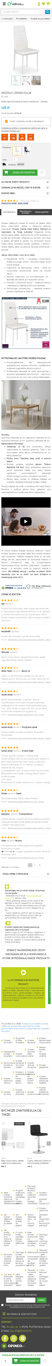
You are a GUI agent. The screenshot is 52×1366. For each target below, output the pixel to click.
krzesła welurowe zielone (22, 1026)
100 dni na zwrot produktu (15, 182)
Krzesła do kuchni (8, 1041)
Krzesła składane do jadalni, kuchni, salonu (31, 1077)
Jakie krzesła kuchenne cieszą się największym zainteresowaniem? (12, 1198)
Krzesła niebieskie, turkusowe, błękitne (44, 1079)
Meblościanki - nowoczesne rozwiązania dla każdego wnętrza (33, 1258)
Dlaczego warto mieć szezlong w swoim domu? (43, 1240)
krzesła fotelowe (33, 1028)
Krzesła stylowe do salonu (31, 1065)
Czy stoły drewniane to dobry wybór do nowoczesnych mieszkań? (10, 1279)
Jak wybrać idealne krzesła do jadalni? (19, 1220)
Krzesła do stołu (7, 1093)
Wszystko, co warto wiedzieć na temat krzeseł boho (8, 1259)
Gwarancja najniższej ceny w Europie (20, 188)
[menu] (39, 4)
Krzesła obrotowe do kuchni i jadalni (20, 1064)
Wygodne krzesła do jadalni (20, 1040)
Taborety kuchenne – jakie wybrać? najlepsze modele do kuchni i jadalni (43, 1257)
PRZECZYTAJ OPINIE (9, 203)
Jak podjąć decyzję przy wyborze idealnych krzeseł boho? (8, 1237)
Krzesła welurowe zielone (8, 1081)
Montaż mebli (8, 193)
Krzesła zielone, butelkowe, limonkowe (44, 1091)
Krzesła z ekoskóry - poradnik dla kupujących (44, 1198)
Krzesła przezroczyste (33, 1093)
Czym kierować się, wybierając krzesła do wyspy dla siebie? (44, 1277)
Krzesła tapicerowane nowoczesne (45, 1040)
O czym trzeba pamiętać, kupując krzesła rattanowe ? (20, 1238)
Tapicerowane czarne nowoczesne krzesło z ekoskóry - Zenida (29, 640)
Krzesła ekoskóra (31, 1041)
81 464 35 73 (14, 1326)
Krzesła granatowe (43, 1066)
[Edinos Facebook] (5, 1339)
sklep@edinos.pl (20, 1330)
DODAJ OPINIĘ (23, 203)
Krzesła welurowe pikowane (20, 1092)
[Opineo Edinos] (12, 1345)
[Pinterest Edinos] (22, 1339)
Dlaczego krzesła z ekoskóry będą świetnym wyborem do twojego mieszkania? (32, 1195)
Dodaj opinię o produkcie (15, 874)
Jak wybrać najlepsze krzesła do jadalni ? (8, 1220)
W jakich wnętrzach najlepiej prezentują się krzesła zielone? (20, 1197)
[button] (26, 1361)
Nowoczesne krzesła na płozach (9, 1065)
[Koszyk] (48, 4)
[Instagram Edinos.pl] (13, 1339)
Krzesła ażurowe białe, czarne (31, 1052)
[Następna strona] (39, 865)
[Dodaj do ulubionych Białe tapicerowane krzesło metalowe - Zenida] (42, 173)
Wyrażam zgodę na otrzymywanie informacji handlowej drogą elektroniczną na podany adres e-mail (27, 1306)
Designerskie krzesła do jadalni (9, 1054)
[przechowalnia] (43, 4)
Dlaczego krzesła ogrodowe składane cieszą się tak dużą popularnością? (22, 1258)
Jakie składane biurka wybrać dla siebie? (19, 1279)
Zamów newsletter (26, 1294)
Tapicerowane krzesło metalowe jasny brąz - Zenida (26, 715)
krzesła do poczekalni (31, 1024)
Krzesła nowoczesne (21, 1055)
